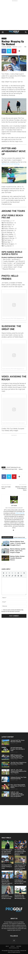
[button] (2, 32)
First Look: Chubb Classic (6, 487)
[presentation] (3, 573)
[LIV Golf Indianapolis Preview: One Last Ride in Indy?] (5, 749)
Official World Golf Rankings (11, 164)
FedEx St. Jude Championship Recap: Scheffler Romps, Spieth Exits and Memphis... (17, 794)
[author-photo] (14, 503)
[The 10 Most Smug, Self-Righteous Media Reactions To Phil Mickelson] (21, 844)
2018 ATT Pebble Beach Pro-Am (13, 467)
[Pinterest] (14, 51)
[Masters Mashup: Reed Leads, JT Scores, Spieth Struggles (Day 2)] (5, 543)
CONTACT (12, 946)
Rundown (4, 38)
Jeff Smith (8, 46)
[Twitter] (9, 51)
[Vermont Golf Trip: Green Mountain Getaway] (5, 742)
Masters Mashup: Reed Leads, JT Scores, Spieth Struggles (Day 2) (17, 543)
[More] (19, 51)
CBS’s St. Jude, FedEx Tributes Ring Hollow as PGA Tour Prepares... (18, 771)
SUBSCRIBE (18, 946)
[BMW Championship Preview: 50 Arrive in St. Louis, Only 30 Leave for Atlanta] (5, 757)
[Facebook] (4, 51)
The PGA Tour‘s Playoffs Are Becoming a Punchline (18, 763)
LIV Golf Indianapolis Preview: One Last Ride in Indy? (18, 749)
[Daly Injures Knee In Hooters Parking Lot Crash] (7, 860)
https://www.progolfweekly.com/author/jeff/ (14, 507)
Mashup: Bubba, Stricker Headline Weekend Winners (17, 558)
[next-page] (5, 564)
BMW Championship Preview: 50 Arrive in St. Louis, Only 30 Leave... (17, 756)
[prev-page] (3, 564)
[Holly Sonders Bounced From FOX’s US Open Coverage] (7, 890)
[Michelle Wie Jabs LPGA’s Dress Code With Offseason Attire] (21, 890)
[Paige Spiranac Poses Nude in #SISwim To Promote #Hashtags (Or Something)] (21, 860)
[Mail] (14, 530)
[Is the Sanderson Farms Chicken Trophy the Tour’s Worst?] (21, 875)
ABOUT (7, 946)
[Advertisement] (14, 15)
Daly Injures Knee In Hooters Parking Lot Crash (7, 866)
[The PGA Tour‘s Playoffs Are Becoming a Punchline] (5, 764)
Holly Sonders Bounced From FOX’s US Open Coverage (7, 897)
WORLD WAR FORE (20, 513)
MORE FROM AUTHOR (19, 537)
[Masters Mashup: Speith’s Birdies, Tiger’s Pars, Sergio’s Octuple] (5, 550)
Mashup (20, 469)
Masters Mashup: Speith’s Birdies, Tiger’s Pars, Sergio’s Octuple (17, 550)
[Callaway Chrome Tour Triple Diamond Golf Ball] (5, 779)
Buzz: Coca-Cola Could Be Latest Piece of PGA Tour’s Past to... (18, 786)
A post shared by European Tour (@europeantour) (14, 423)
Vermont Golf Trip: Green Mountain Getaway (17, 741)
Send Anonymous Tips (14, 948)
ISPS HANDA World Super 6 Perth (9, 469)
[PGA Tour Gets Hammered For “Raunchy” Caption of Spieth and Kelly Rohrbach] (7, 875)
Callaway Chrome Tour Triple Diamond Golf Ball (18, 778)
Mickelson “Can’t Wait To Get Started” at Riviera (20, 488)
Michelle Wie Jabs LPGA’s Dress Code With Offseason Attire (20, 897)
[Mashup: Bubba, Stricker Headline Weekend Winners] (5, 558)
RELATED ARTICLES (7, 537)
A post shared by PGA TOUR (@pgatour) (12, 318)
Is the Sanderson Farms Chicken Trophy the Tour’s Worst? (20, 881)
